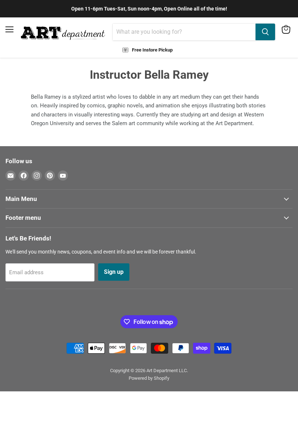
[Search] (265, 32)
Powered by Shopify (149, 378)
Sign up (114, 271)
